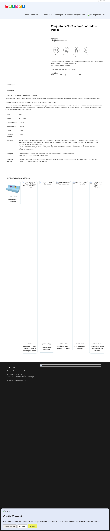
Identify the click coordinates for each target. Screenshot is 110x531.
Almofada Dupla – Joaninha (80, 347)
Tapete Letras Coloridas (47, 349)
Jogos (30, 343)
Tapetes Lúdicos (46, 343)
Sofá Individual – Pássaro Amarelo (63, 347)
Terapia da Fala (46, 345)
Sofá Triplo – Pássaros (13, 200)
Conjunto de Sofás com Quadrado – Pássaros (97, 348)
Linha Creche (62, 41)
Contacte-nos (24, 161)
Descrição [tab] (11, 85)
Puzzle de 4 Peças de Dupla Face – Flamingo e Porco (29, 348)
